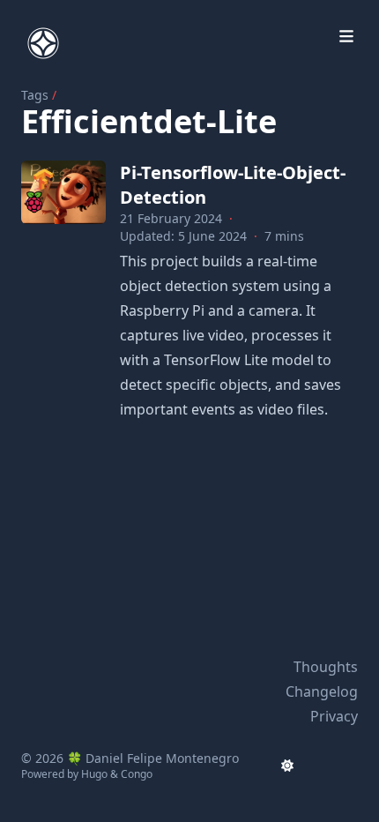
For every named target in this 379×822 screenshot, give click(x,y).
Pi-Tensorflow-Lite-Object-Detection (233, 185)
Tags (34, 94)
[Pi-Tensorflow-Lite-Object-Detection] (63, 192)
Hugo (94, 773)
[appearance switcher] (287, 765)
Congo (136, 773)
